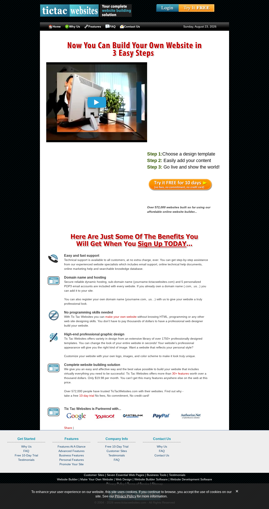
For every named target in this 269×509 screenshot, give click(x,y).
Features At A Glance (72, 446)
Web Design (124, 479)
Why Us (74, 26)
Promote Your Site (71, 464)
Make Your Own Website (96, 479)
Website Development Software (191, 479)
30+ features (180, 373)
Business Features (71, 455)
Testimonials (26, 459)
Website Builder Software (151, 479)
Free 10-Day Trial (26, 455)
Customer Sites (117, 451)
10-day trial (86, 395)
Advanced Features (71, 451)
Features (94, 26)
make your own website (121, 316)
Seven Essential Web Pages (125, 475)
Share (68, 427)
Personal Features (71, 459)
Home (57, 26)
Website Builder (67, 479)
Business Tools (156, 475)
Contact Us (132, 26)
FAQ (112, 26)
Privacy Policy (125, 496)
